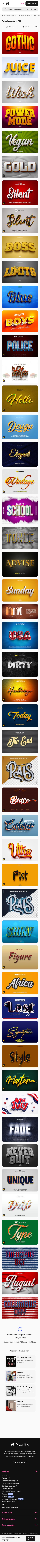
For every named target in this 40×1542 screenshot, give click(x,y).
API (3, 1504)
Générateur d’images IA (10, 1481)
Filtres (27, 27)
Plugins (7, 1497)
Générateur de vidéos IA (10, 1483)
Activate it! (30, 1538)
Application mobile (8, 1502)
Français (20, 1462)
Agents (7, 1494)
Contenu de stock (8, 1489)
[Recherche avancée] (36, 27)
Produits (5, 1471)
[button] (20, 1462)
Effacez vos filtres (28, 1342)
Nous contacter (8, 1525)
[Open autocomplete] (5, 9)
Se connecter (32, 3)
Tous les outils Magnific (10, 1507)
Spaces (4, 1475)
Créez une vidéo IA (26, 15)
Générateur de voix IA (9, 1486)
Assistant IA (6, 1478)
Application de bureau (12, 1499)
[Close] (37, 1538)
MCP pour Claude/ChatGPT (11, 1491)
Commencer (7, 1513)
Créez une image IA (10, 15)
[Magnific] (20, 1445)
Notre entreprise (8, 1519)
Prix (22, 3)
